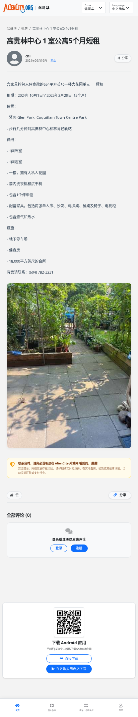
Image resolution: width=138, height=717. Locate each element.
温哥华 (12, 28)
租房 (24, 28)
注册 (79, 548)
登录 (59, 548)
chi (27, 56)
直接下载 (71, 658)
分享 (124, 58)
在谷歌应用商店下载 (71, 669)
